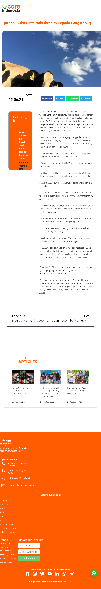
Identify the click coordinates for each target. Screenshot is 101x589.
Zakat (2, 508)
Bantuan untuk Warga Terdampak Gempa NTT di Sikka (77, 391)
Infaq (2, 512)
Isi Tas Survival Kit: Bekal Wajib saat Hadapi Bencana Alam (23, 145)
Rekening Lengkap (8, 532)
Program (4, 504)
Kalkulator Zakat (7, 524)
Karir (2, 520)
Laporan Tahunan (8, 528)
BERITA (3, 516)
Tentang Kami (6, 500)
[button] (47, 98)
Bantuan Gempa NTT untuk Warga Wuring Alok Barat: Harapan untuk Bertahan (49, 392)
